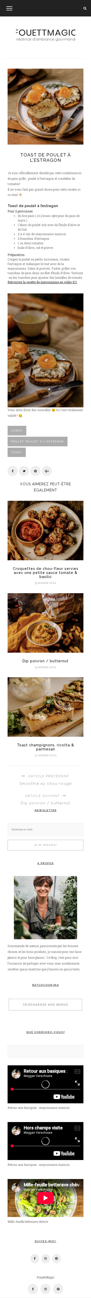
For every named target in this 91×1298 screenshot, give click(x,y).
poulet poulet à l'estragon (37, 441)
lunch (17, 430)
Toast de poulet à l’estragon (45, 157)
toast (16, 452)
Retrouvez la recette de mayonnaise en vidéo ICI (42, 282)
